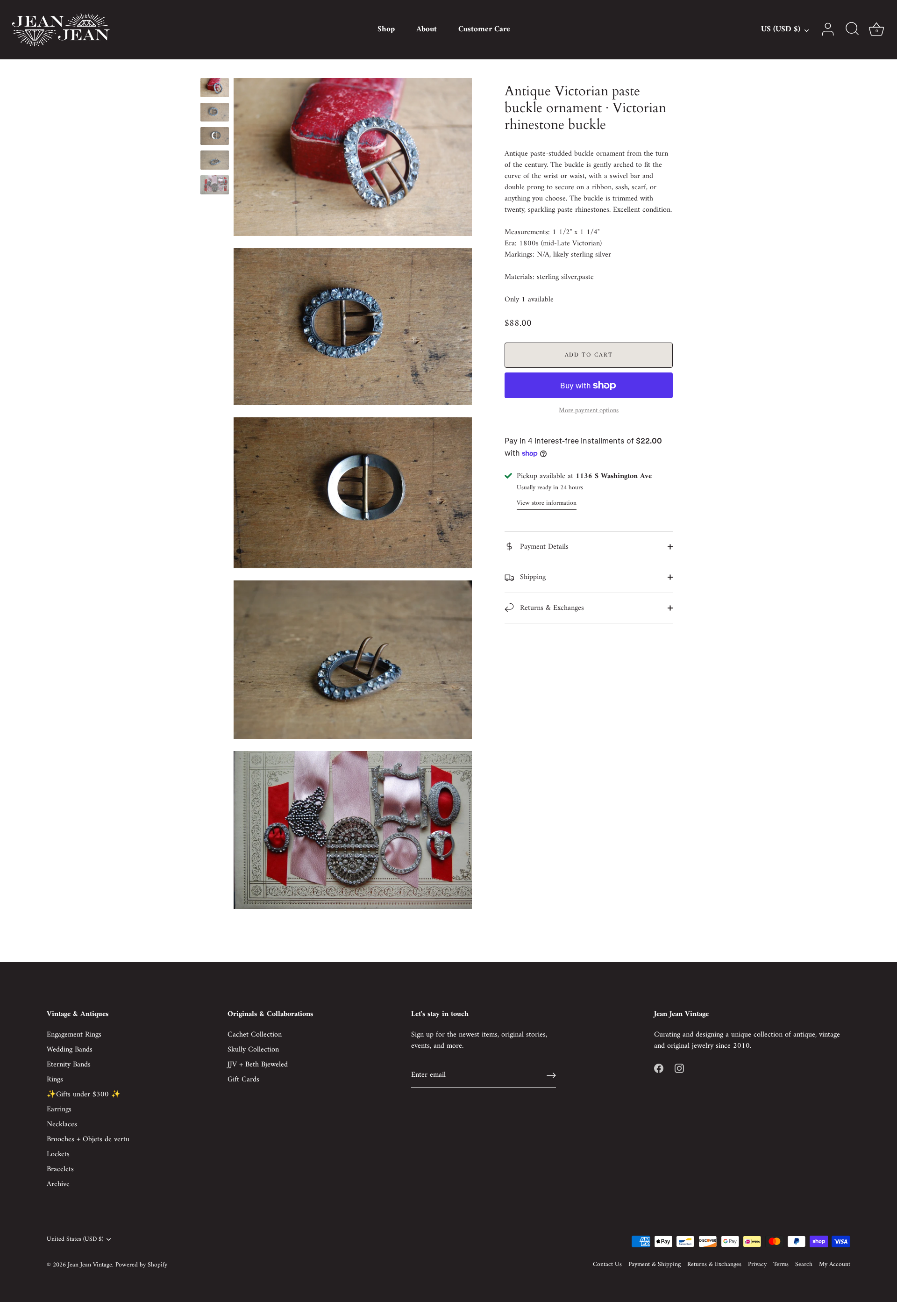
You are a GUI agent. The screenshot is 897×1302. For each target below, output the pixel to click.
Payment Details (543, 546)
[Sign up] (551, 1075)
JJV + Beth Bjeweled (258, 1064)
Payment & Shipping (654, 1264)
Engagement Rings (74, 1034)
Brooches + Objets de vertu (88, 1139)
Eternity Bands (69, 1064)
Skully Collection (253, 1049)
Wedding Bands (70, 1049)
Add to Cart (589, 355)
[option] (214, 89)
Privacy (757, 1264)
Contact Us (607, 1264)
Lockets (58, 1154)
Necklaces (62, 1124)
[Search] (852, 29)
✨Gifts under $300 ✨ (84, 1094)
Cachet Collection (255, 1034)
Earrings (59, 1109)
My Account (834, 1264)
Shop (386, 29)
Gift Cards (243, 1079)
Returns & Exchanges (551, 608)
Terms (781, 1264)
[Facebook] (658, 1068)
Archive (58, 1184)
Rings (55, 1079)
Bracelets (60, 1169)
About (426, 29)
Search (803, 1264)
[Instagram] (679, 1068)
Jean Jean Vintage (90, 1265)
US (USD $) (780, 30)
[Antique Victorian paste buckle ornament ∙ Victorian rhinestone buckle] (214, 88)
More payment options (589, 410)
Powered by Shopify (141, 1265)
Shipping (532, 577)
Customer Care (484, 29)
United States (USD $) (75, 1240)
